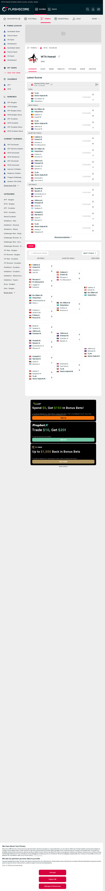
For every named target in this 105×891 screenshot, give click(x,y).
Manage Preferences (52, 886)
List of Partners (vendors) (12, 865)
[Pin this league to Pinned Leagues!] (59, 56)
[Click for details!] (63, 97)
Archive (92, 69)
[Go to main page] (17, 9)
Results (61, 69)
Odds (42, 69)
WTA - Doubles (50, 48)
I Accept (52, 872)
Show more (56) (10, 185)
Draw (82, 69)
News (51, 69)
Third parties (38, 855)
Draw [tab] (30, 246)
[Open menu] (98, 9)
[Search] (87, 9)
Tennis (33, 48)
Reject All (52, 879)
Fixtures (72, 69)
